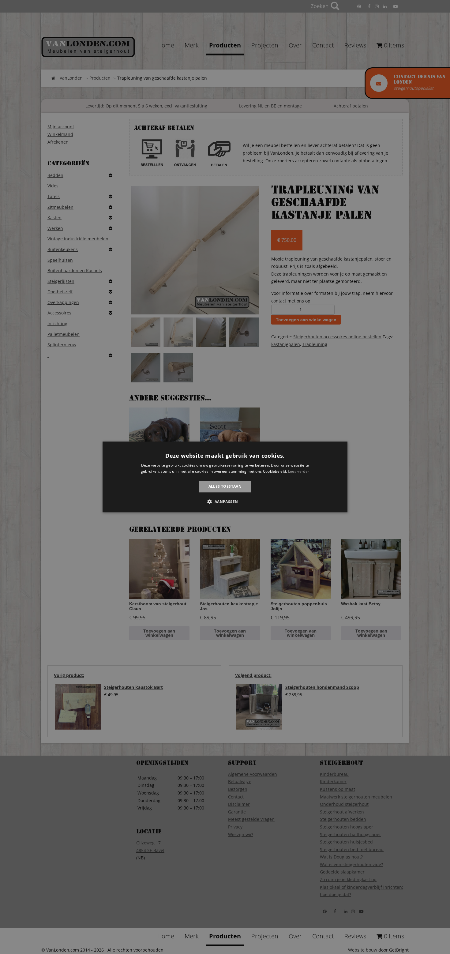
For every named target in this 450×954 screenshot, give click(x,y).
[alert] (225, 477)
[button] (225, 502)
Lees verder (298, 471)
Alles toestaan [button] (225, 486)
